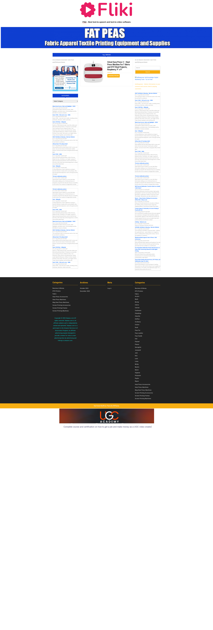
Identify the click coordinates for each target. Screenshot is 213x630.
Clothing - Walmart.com (140, 222)
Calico (137, 305)
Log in (109, 288)
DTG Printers (57, 291)
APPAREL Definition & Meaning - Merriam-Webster (147, 227)
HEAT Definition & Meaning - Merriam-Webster (64, 137)
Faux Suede (138, 336)
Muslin (137, 367)
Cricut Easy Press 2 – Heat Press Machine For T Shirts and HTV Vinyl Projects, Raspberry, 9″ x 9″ (118, 66)
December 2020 (85, 291)
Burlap (137, 302)
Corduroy (138, 322)
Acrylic (137, 296)
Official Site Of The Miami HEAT (60, 144)
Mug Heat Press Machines (61, 302)
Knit (136, 355)
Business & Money (58, 288)
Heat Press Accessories (60, 296)
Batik (136, 299)
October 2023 (84, 288)
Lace (136, 358)
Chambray (138, 313)
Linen (136, 361)
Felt (136, 339)
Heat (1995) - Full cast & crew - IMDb (61, 115)
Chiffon (137, 319)
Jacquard (138, 350)
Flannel (137, 341)
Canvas (137, 307)
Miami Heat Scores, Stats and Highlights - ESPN (64, 106)
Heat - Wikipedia (56, 166)
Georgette (138, 347)
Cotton (137, 324)
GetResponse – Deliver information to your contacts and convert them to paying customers (147, 86)
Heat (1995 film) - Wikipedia (59, 122)
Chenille (137, 316)
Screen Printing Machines (61, 311)
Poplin (137, 378)
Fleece (137, 344)
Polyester (138, 375)
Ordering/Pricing (114, 75)
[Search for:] (147, 67)
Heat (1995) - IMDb (57, 154)
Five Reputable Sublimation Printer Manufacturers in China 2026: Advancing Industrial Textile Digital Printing (147, 249)
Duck (136, 327)
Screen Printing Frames (60, 308)
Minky (137, 364)
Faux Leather (139, 333)
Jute (136, 353)
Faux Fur (137, 330)
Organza (137, 372)
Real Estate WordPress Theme (102, 406)
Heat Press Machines (59, 299)
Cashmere (138, 310)
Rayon (137, 381)
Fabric (54, 294)
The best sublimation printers (60, 176)
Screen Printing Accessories (62, 305)
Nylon (137, 370)
